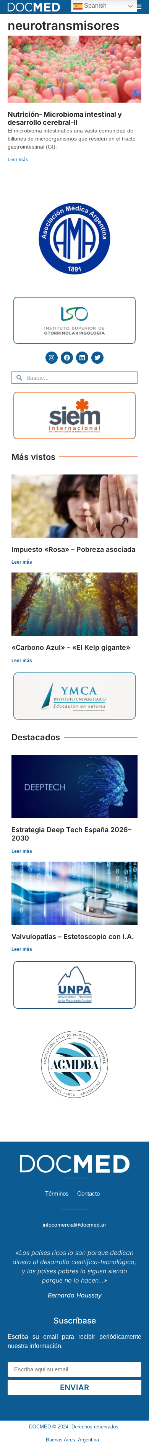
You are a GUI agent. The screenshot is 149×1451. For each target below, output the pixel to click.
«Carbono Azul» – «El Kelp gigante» (70, 647)
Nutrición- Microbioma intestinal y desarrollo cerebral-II (65, 118)
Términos (57, 1193)
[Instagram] (51, 358)
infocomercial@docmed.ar (74, 1225)
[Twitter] (97, 358)
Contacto (88, 1193)
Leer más (18, 159)
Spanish (95, 5)
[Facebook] (67, 358)
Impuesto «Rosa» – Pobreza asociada (73, 549)
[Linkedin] (82, 358)
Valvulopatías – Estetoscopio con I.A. (72, 936)
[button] (139, 7)
